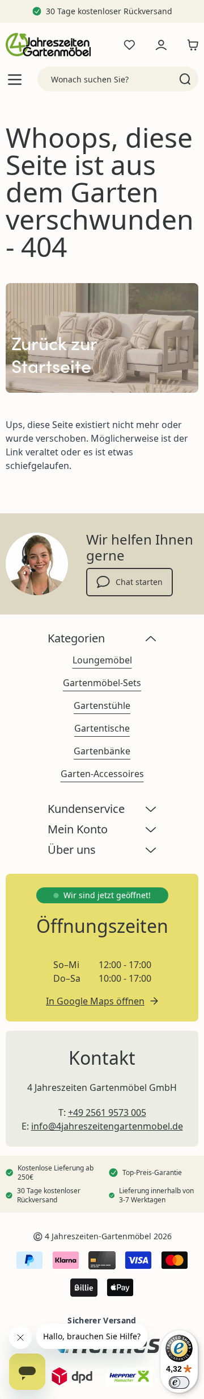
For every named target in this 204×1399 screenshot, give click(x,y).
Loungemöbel (102, 660)
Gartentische (102, 728)
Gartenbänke (102, 751)
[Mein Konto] (161, 44)
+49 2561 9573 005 (107, 1112)
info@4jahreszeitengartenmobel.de (107, 1126)
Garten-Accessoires (102, 773)
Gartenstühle (102, 705)
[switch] (179, 1382)
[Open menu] (15, 79)
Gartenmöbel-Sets (102, 682)
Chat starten (139, 581)
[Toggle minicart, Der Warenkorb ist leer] (189, 44)
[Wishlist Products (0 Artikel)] (129, 44)
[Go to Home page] (48, 44)
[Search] (185, 79)
